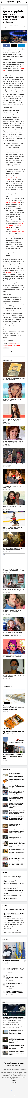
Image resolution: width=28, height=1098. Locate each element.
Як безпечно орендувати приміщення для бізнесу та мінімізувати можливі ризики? (13, 756)
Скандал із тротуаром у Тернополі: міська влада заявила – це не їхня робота (16, 1053)
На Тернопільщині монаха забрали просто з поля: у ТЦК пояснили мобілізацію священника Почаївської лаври (14, 915)
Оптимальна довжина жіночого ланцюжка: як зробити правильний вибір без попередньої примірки (13, 707)
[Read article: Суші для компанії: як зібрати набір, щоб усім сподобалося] (14, 722)
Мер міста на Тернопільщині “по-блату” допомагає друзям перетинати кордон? (11, 961)
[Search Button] (26, 2)
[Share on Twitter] (14, 45)
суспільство (6, 703)
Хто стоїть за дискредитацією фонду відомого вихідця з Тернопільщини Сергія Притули (14, 977)
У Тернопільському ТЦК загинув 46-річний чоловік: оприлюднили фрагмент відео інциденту (16, 793)
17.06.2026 (5, 735)
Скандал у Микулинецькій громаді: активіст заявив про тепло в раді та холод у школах (16, 1047)
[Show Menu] (1, 2)
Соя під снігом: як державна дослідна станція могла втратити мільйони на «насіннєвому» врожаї (17, 812)
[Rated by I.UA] (14, 1090)
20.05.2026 (19, 1020)
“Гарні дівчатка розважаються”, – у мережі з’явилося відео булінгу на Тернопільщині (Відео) (15, 970)
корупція (5, 1014)
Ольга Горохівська (13, 25)
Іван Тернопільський (12, 1020)
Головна (5, 8)
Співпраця (14, 1082)
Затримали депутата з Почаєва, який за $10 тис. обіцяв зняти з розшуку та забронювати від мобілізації (14, 892)
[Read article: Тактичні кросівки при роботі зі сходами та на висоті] (5, 826)
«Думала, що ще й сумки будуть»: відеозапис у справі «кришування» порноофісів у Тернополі (16, 799)
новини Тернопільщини (13, 343)
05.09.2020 (7, 27)
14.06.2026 (5, 760)
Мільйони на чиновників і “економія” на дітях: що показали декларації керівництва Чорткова (17, 865)
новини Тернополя (8, 345)
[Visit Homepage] (14, 2)
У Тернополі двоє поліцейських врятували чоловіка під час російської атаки (16, 837)
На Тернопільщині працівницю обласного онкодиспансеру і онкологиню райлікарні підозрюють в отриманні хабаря (12, 897)
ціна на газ (6, 347)
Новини (9, 8)
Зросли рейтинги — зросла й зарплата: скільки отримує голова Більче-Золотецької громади (16, 858)
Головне (6, 751)
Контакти (14, 1080)
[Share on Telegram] (21, 45)
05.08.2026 (6, 711)
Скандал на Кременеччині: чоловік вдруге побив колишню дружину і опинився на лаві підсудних (16, 831)
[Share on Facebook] (6, 45)
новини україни (16, 345)
